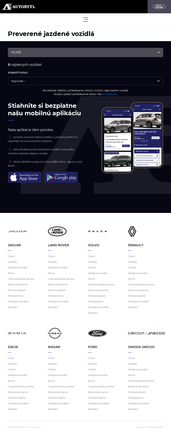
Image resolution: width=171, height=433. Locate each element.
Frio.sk (37, 427)
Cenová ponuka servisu (21, 278)
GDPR (149, 427)
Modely (12, 261)
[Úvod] (17, 231)
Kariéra (141, 427)
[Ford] (159, 6)
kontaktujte (109, 94)
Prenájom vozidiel (18, 301)
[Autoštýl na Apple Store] (25, 177)
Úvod (11, 256)
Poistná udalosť (17, 290)
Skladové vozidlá (17, 267)
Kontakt (12, 307)
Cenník (92, 267)
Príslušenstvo (15, 295)
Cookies (159, 427)
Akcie (11, 273)
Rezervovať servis (18, 284)
